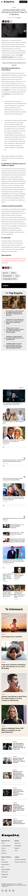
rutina (17, 276)
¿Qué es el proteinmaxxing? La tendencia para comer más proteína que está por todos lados (18, 808)
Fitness (14, 7)
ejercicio (5, 273)
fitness (13, 273)
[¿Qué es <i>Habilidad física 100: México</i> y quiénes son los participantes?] (14, 714)
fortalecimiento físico (10, 279)
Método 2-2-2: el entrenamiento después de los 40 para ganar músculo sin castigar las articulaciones (18, 775)
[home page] (9, 2)
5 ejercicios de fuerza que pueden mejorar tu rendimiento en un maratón (18, 792)
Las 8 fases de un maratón (11, 637)
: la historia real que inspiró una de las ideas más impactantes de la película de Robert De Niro (14, 346)
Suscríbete (23, 1)
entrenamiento (7, 276)
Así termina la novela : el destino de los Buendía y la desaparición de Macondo (14, 313)
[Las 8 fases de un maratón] (14, 622)
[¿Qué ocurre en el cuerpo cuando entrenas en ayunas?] (7, 822)
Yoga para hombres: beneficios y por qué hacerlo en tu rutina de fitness (13, 666)
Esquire (18, 17)
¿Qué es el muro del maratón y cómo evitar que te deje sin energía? (19, 760)
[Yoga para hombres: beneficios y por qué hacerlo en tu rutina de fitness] (14, 650)
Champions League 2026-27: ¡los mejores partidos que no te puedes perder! (15, 338)
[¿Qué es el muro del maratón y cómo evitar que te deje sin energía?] (7, 760)
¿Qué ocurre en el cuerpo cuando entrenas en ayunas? (19, 822)
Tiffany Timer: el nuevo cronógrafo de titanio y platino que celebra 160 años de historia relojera (15, 330)
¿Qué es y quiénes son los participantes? (12, 730)
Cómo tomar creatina (7, 258)
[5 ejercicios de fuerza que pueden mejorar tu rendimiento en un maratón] (7, 792)
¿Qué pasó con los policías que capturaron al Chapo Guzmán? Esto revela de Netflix (15, 321)
